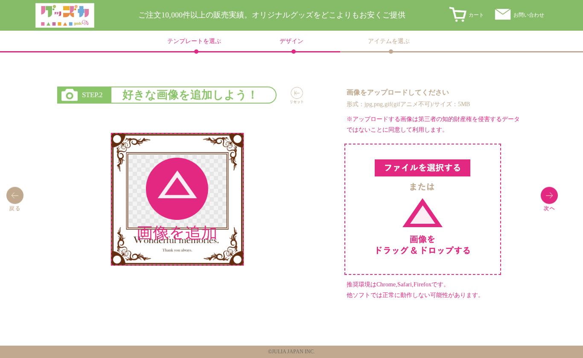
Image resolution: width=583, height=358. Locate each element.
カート (476, 15)
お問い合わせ (528, 15)
